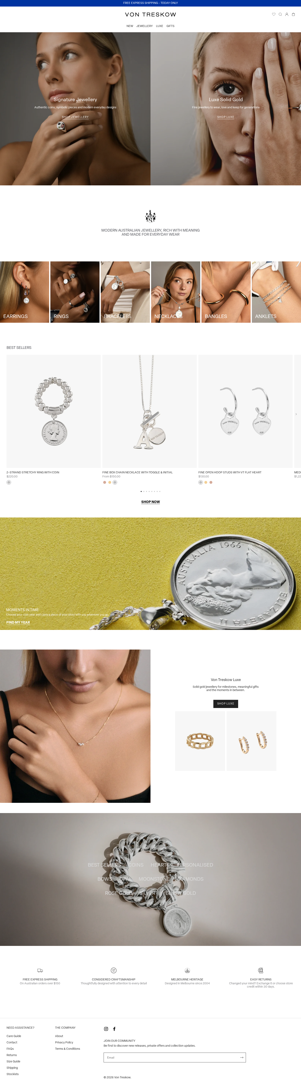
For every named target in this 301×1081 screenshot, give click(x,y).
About (59, 1036)
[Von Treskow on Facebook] (114, 1028)
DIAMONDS (190, 879)
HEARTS (160, 865)
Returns (12, 1055)
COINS (136, 865)
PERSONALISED (195, 865)
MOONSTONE (154, 879)
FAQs (10, 1049)
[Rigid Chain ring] (200, 741)
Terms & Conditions (67, 1049)
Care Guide (14, 1036)
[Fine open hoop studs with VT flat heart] (245, 411)
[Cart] (293, 15)
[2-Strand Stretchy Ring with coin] (54, 411)
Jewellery (144, 26)
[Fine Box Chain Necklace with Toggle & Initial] (149, 411)
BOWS (104, 879)
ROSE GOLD (118, 893)
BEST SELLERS (104, 865)
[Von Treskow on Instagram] (106, 1028)
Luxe (159, 26)
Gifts (170, 26)
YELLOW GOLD (179, 893)
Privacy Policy (64, 1042)
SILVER (147, 893)
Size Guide (13, 1061)
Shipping (12, 1068)
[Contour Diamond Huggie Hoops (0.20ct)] (251, 741)
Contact (12, 1042)
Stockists (13, 1074)
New (130, 26)
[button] (296, 414)
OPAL (125, 879)
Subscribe (242, 1057)
